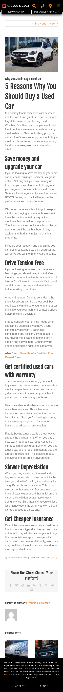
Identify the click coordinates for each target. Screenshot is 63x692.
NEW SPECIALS (16, 12)
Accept (20, 686)
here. (34, 677)
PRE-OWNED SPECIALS (46, 12)
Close (44, 686)
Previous (40, 23)
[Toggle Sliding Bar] (34, 6)
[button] (7, 649)
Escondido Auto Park (17, 557)
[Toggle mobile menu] (59, 6)
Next (52, 23)
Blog (55, 557)
